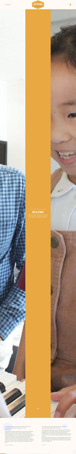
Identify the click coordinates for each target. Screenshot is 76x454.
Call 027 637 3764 (7, 4)
